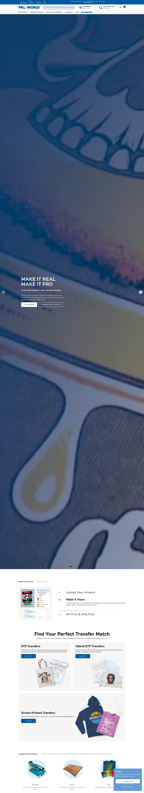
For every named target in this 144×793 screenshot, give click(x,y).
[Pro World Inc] (29, 7)
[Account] (120, 7)
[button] (124, 7)
